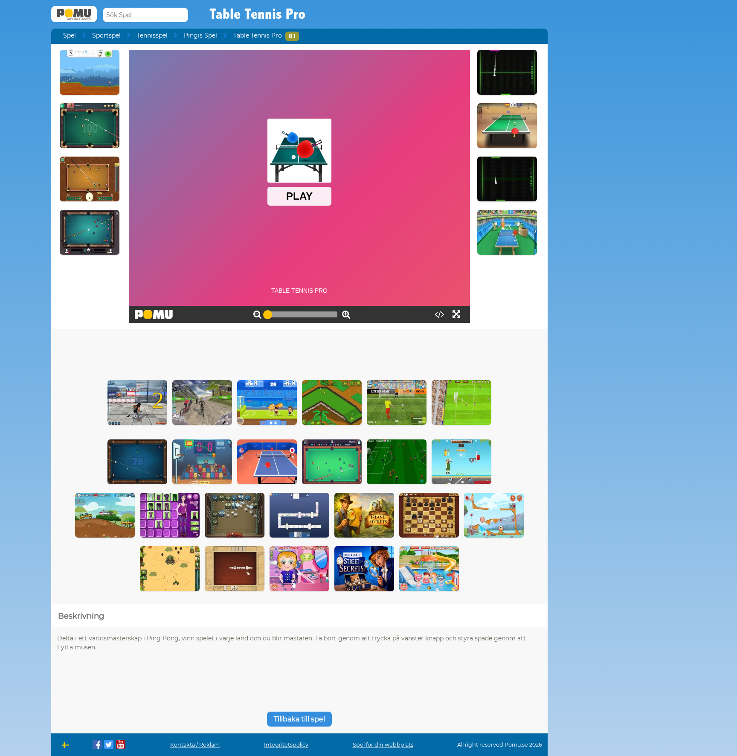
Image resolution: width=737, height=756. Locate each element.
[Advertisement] (299, 352)
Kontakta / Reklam (195, 744)
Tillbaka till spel (299, 719)
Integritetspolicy (286, 744)
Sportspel (106, 35)
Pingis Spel (200, 35)
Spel (69, 35)
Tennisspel (152, 35)
